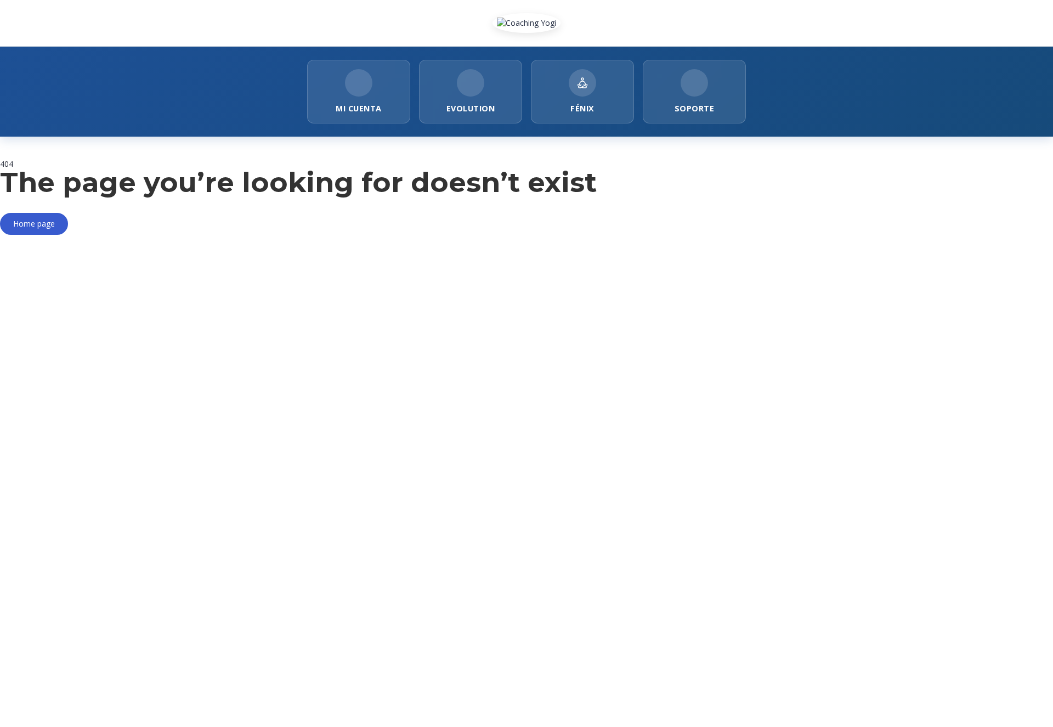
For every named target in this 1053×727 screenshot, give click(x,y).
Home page (34, 223)
